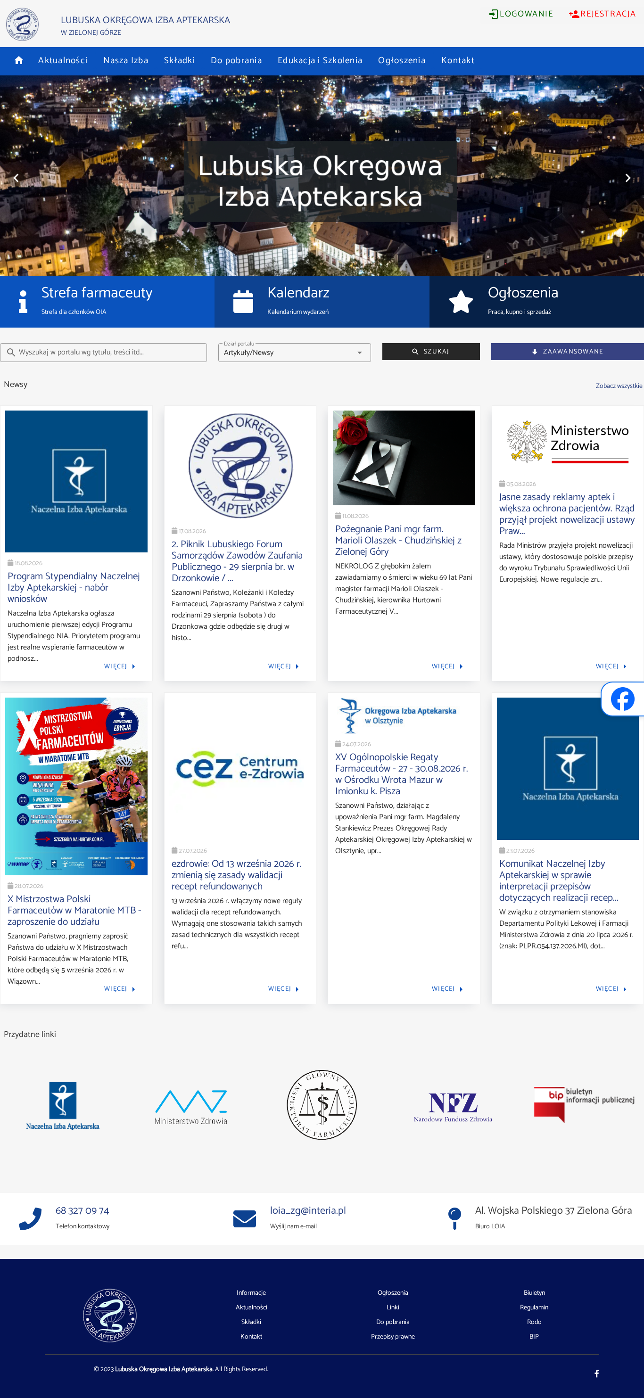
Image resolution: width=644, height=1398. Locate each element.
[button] (19, 60)
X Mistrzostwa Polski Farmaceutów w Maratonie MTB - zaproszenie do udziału (74, 911)
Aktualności (251, 1308)
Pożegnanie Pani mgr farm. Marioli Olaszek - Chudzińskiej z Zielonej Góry (398, 541)
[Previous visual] (16, 178)
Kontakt (251, 1337)
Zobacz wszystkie (619, 386)
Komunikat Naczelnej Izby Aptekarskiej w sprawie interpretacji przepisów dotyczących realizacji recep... (559, 881)
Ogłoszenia (393, 1293)
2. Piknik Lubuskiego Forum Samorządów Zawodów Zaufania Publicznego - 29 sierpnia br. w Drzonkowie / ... (237, 561)
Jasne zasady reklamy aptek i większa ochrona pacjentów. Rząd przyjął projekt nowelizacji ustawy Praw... (567, 514)
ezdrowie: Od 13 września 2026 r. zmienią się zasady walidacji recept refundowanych (237, 875)
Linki (393, 1308)
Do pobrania (393, 1322)
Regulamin (534, 1308)
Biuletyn (534, 1293)
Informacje (251, 1293)
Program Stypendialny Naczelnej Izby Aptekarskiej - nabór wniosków (74, 588)
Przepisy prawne (393, 1337)
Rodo (534, 1322)
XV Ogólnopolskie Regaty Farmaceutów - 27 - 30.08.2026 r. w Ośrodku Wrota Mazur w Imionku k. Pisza (401, 774)
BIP (534, 1337)
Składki (251, 1322)
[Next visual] (627, 178)
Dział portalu (239, 343)
